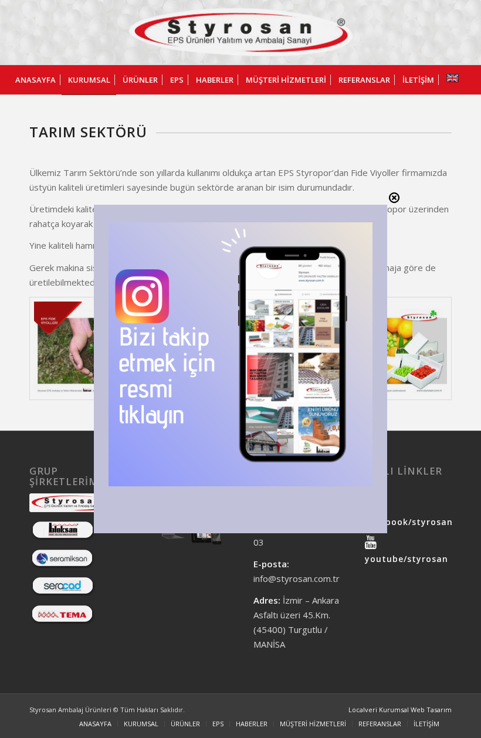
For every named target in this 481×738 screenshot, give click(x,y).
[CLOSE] (394, 198)
